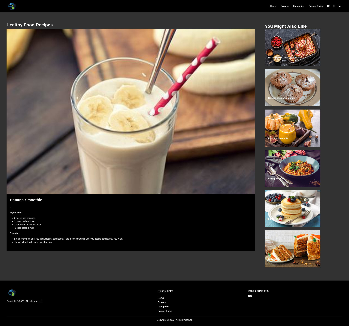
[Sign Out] (334, 6)
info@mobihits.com (258, 291)
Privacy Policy (316, 6)
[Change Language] (329, 6)
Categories (298, 6)
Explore (285, 6)
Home (273, 6)
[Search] (339, 6)
